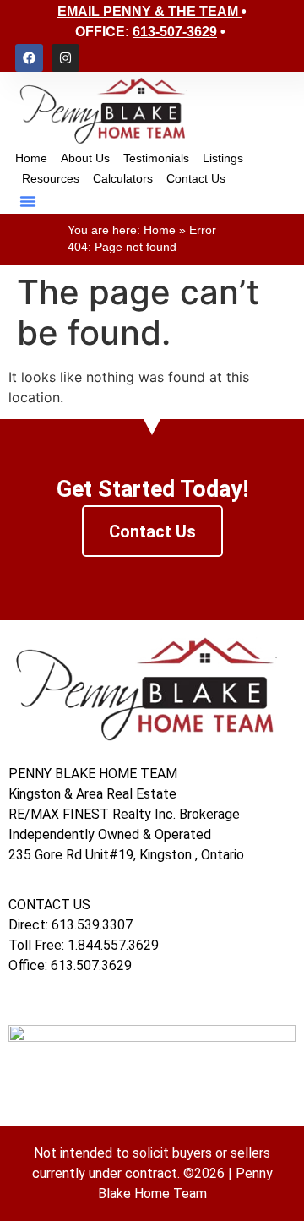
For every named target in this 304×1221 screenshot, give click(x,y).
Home (31, 158)
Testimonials (156, 158)
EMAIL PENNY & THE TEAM (147, 11)
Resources (50, 178)
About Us (85, 158)
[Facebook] (29, 58)
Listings (223, 158)
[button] (28, 201)
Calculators (123, 178)
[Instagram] (65, 58)
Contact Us (195, 178)
